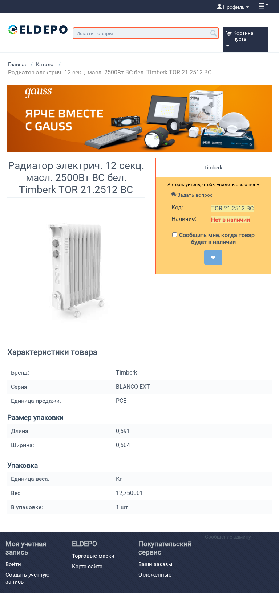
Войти (13, 564)
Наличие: (183, 218)
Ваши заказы (155, 564)
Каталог (46, 64)
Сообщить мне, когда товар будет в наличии (217, 238)
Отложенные (154, 575)
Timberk (213, 168)
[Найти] (213, 33)
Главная (18, 64)
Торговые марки (93, 556)
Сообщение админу (228, 537)
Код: (177, 207)
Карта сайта (87, 566)
